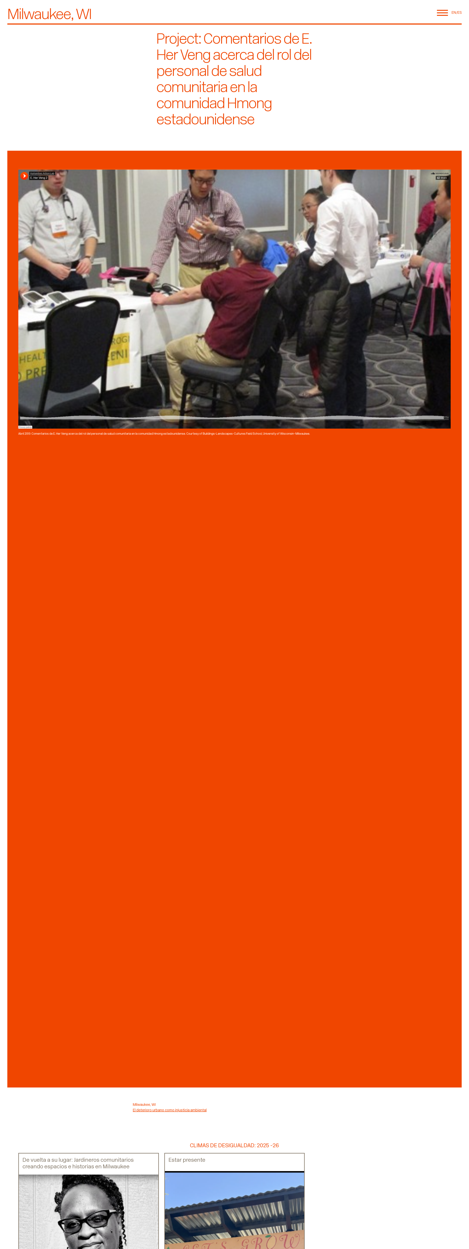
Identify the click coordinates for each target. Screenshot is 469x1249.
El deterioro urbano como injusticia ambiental (170, 1110)
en (454, 13)
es (459, 13)
